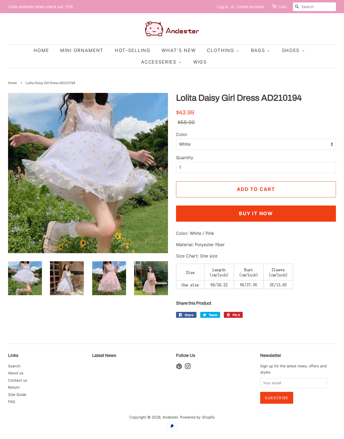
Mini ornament (81, 50)
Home (12, 83)
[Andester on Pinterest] (179, 367)
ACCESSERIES (159, 62)
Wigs (200, 62)
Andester (170, 417)
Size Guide (17, 394)
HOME (41, 50)
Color (181, 134)
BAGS (259, 50)
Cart (282, 6)
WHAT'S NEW (179, 50)
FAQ (11, 401)
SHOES (292, 50)
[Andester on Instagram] (188, 367)
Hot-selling (132, 50)
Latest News (104, 355)
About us (15, 373)
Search (14, 366)
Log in (222, 6)
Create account (250, 6)
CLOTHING (221, 50)
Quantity (184, 157)
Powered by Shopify (197, 417)
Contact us (17, 380)
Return (14, 387)
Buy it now (256, 213)
